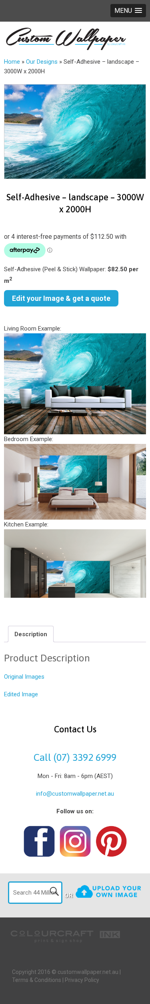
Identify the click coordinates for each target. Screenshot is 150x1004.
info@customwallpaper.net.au (75, 793)
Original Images (24, 676)
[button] (128, 10)
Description (30, 634)
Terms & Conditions (36, 980)
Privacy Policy (82, 980)
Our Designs (42, 61)
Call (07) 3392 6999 (75, 757)
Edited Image (21, 694)
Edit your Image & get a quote (61, 298)
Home (12, 61)
